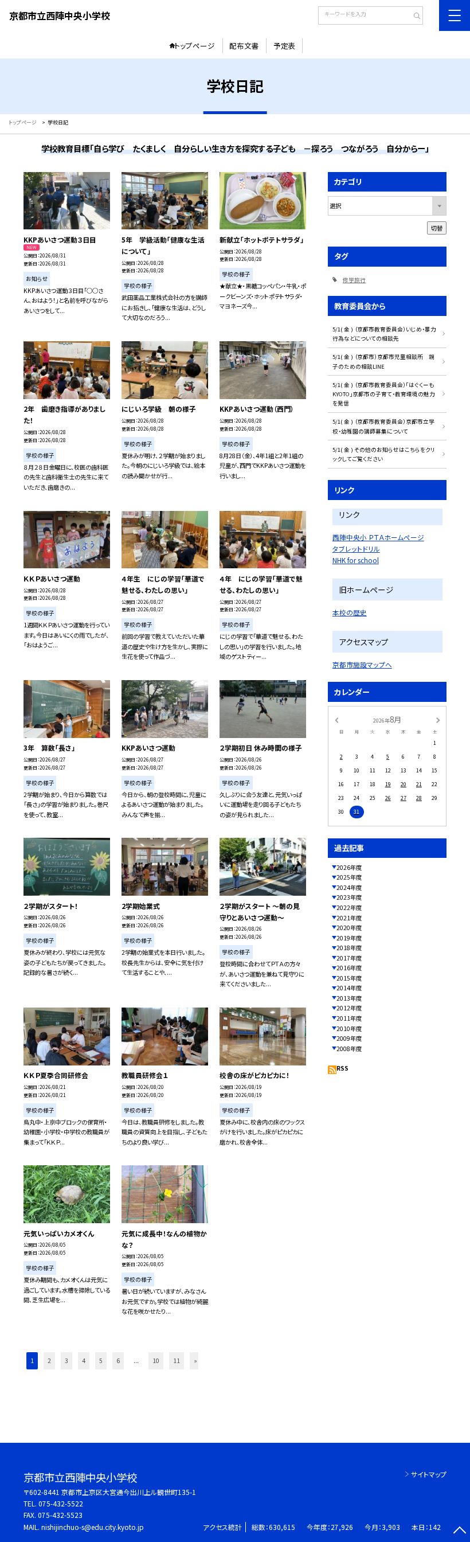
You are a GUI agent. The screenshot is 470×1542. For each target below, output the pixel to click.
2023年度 (349, 897)
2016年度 (349, 967)
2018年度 (349, 947)
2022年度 (349, 907)
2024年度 (349, 887)
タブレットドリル (356, 548)
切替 (436, 228)
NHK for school (355, 560)
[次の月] (438, 719)
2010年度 (349, 1028)
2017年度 (349, 958)
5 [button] (101, 1360)
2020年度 (349, 927)
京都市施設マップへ (362, 664)
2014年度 (349, 987)
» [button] (195, 1360)
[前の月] (336, 719)
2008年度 (349, 1048)
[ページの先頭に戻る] (459, 1531)
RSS (342, 1068)
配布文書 (244, 45)
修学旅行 (354, 280)
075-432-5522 (60, 1503)
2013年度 (349, 998)
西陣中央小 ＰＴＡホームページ (378, 537)
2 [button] (49, 1360)
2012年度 (349, 1008)
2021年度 (349, 918)
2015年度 (349, 978)
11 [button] (176, 1360)
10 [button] (155, 1360)
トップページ (194, 45)
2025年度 (349, 877)
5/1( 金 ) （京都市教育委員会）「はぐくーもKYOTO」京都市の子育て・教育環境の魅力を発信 (383, 394)
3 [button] (66, 1360)
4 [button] (83, 1360)
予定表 (284, 45)
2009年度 (349, 1038)
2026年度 (349, 867)
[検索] (413, 16)
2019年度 (349, 938)
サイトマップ (428, 1474)
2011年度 (349, 1018)
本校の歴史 (349, 612)
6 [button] (118, 1360)
